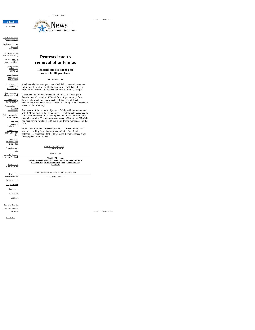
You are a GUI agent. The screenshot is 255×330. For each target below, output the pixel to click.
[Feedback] (55, 165)
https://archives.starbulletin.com (65, 172)
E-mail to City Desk (55, 149)
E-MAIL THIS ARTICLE (54, 147)
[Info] (63, 163)
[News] (32, 160)
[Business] (39, 160)
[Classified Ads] (37, 163)
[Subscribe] (55, 163)
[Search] (47, 163)
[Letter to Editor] (73, 163)
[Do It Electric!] (75, 160)
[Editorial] (63, 160)
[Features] (48, 160)
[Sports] (56, 160)
